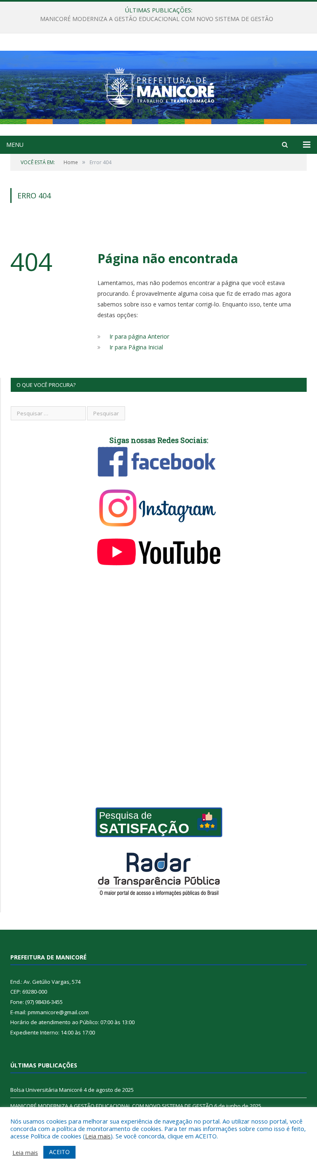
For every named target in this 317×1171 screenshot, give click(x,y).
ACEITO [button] (59, 1152)
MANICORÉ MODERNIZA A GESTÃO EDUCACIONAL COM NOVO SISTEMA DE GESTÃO (156, 19)
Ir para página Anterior (139, 336)
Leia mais (98, 1136)
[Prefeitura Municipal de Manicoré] (158, 85)
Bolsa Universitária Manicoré (46, 1089)
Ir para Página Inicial (136, 347)
